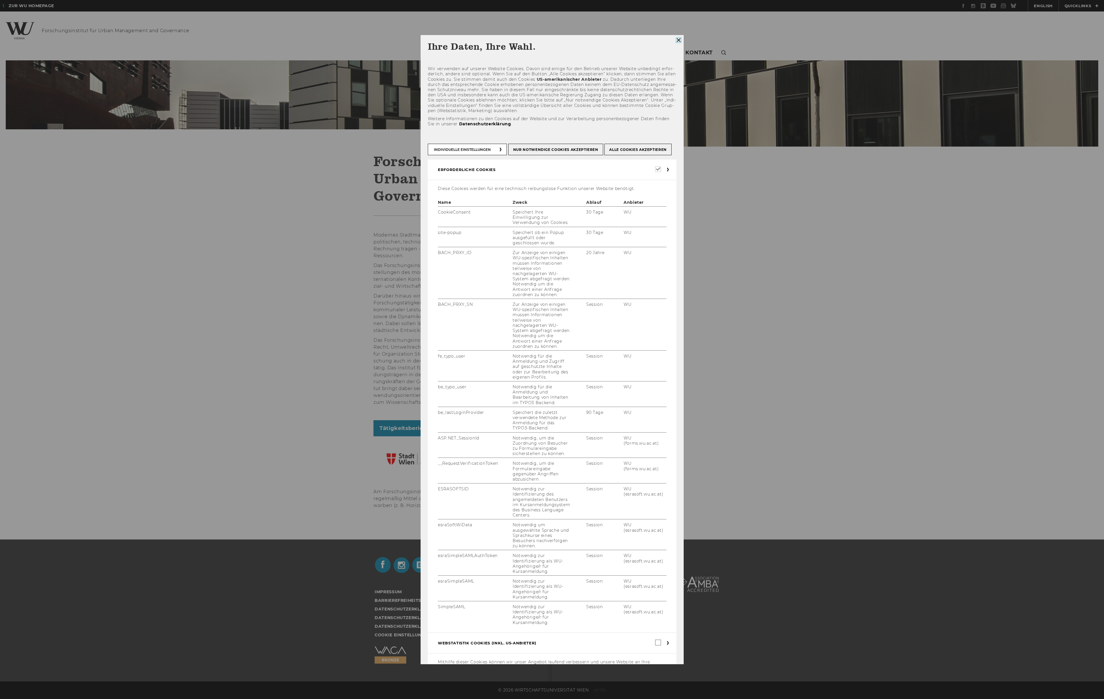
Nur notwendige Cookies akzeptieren (555, 149)
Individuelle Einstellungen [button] (462, 149)
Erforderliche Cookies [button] (467, 169)
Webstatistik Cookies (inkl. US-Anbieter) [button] (487, 642)
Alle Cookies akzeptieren (638, 149)
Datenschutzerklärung (485, 123)
